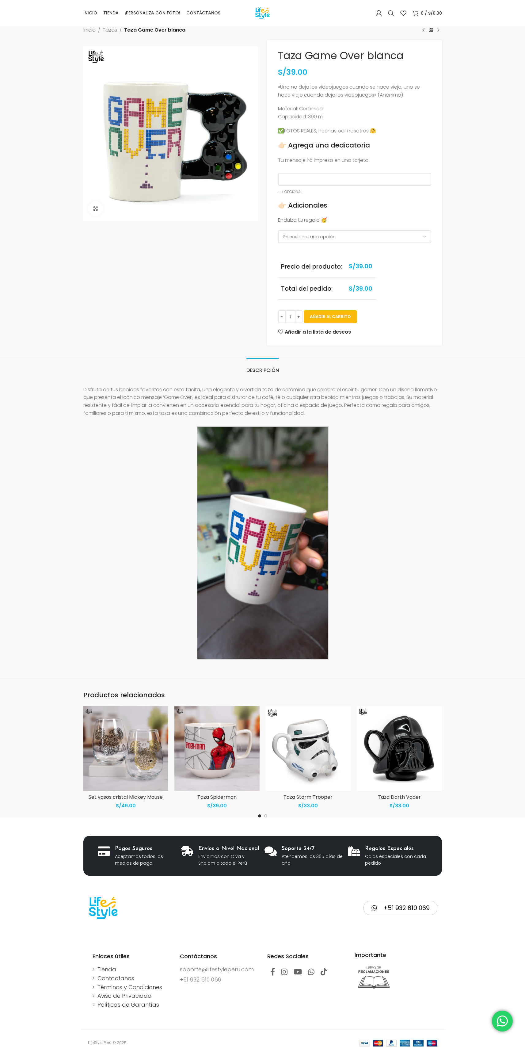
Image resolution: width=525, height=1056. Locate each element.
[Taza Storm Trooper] (308, 748)
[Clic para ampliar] (95, 208)
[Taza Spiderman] (217, 748)
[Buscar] (391, 13)
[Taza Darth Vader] (399, 748)
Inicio (89, 29)
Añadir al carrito (330, 316)
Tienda (106, 969)
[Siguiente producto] (438, 30)
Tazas (110, 29)
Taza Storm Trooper (308, 797)
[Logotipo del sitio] (262, 12)
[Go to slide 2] (265, 815)
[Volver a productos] (431, 30)
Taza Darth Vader (399, 797)
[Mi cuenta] (379, 13)
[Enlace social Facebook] (272, 972)
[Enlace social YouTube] (298, 972)
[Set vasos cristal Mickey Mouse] (126, 748)
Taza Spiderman (217, 797)
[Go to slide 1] (259, 815)
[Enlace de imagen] (374, 977)
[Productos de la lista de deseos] (403, 13)
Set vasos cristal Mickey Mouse (126, 797)
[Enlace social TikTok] (324, 972)
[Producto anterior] (423, 30)
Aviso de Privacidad (124, 996)
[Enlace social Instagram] (284, 972)
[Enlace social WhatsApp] (311, 972)
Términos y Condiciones (129, 987)
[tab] (262, 367)
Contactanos (115, 978)
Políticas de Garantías (128, 1004)
